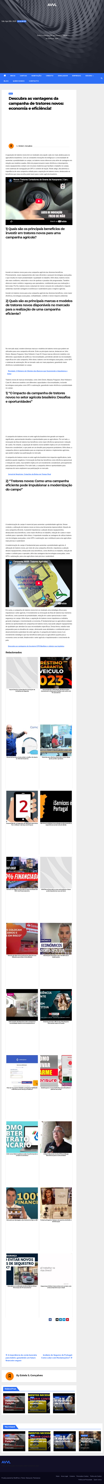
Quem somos (18, 81)
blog (10, 93)
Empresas (76, 76)
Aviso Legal (64, 1476)
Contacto (34, 81)
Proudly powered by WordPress (11, 1478)
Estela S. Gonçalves (25, 146)
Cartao (23, 76)
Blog (6, 81)
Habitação (36, 76)
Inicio (12, 76)
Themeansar (36, 1478)
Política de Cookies (96, 1476)
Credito (49, 76)
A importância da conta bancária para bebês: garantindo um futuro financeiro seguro (21, 1358)
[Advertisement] (52, 20)
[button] (101, 78)
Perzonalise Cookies (82, 1476)
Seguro (89, 76)
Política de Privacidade (85, 1479)
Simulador (63, 76)
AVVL (52, 5)
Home (57, 1476)
